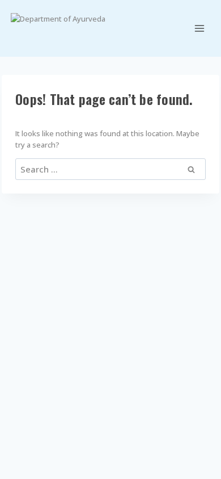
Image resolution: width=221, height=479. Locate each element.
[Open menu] (199, 28)
